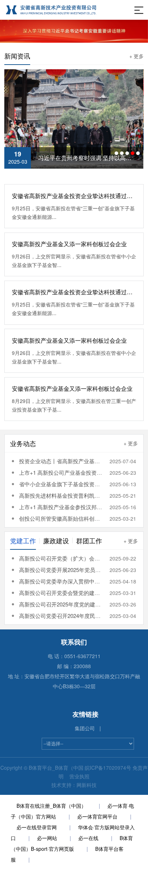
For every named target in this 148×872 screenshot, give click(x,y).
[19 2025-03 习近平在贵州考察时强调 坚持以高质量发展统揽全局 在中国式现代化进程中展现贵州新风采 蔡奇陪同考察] (73, 118)
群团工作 (89, 540)
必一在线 (88, 837)
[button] (116, 153)
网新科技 (87, 784)
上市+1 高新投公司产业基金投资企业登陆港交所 (76, 472)
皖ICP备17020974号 (108, 767)
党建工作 (23, 540)
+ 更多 (136, 56)
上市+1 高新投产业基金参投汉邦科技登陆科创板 (76, 507)
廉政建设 (56, 540)
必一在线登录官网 (37, 827)
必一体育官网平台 (97, 816)
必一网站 (47, 837)
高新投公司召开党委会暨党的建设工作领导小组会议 (81, 592)
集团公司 (85, 728)
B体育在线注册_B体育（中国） (51, 805)
